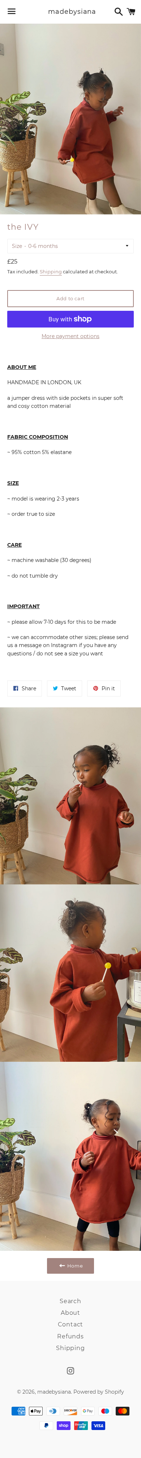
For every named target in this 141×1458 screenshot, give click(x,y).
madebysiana (70, 12)
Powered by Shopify (98, 1392)
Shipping (51, 271)
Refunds (70, 1336)
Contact (71, 1324)
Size (17, 246)
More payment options (70, 336)
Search (70, 1301)
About (70, 1312)
